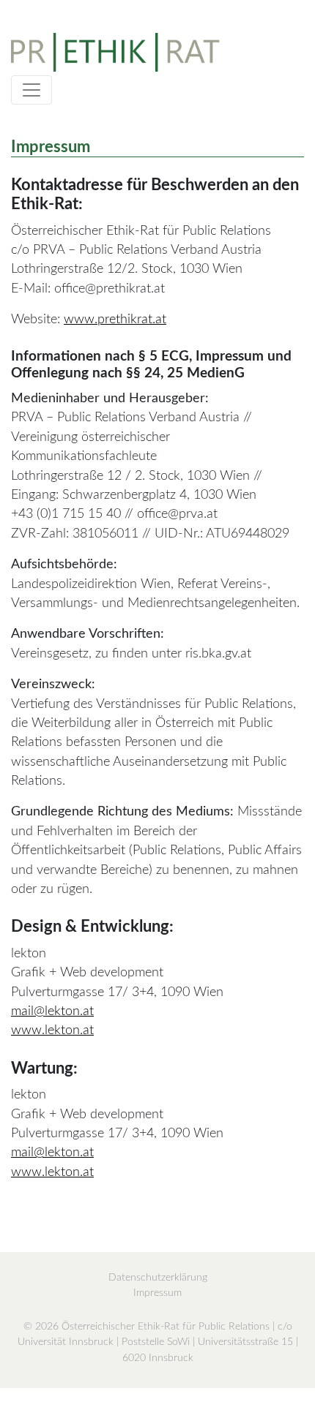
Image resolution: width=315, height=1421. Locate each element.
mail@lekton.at (52, 1011)
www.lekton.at (52, 1030)
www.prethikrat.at (115, 319)
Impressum (157, 1293)
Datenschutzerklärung (157, 1278)
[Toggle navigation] (31, 90)
